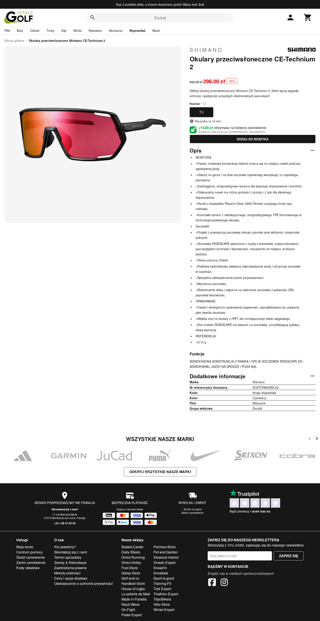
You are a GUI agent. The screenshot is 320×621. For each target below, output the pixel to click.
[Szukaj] (92, 17)
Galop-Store (130, 572)
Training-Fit (162, 583)
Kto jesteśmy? (65, 546)
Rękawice (95, 30)
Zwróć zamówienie (192, 512)
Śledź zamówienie (30, 557)
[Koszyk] (307, 17)
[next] (317, 439)
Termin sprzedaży (67, 557)
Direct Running (133, 557)
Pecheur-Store (164, 546)
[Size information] (204, 103)
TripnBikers (162, 599)
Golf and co (130, 578)
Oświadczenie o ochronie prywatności (83, 583)
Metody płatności (67, 572)
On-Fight (128, 609)
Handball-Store (133, 583)
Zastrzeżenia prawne (70, 567)
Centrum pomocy (29, 552)
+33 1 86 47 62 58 (65, 523)
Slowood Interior (166, 557)
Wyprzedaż (137, 30)
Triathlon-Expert (165, 593)
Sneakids (160, 572)
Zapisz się (288, 555)
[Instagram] (224, 583)
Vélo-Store (161, 604)
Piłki (7, 30)
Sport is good (163, 578)
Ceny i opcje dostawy (70, 578)
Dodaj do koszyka (252, 139)
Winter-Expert (163, 609)
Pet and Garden (165, 552)
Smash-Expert (164, 562)
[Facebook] (212, 583)
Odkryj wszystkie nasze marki (160, 471)
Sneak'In (160, 567)
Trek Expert (162, 588)
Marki (156, 30)
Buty (20, 30)
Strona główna (14, 40)
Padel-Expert (131, 614)
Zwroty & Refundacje (70, 562)
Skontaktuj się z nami (65, 509)
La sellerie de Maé (135, 593)
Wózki (77, 30)
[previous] (310, 439)
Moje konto (24, 546)
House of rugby (133, 588)
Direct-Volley (131, 562)
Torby (50, 30)
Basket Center (132, 546)
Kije (63, 30)
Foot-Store (129, 567)
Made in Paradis (134, 599)
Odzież (35, 30)
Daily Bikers (130, 552)
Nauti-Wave (130, 604)
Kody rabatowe (28, 567)
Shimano (206, 49)
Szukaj (160, 17)
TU (201, 112)
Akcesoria (115, 30)
